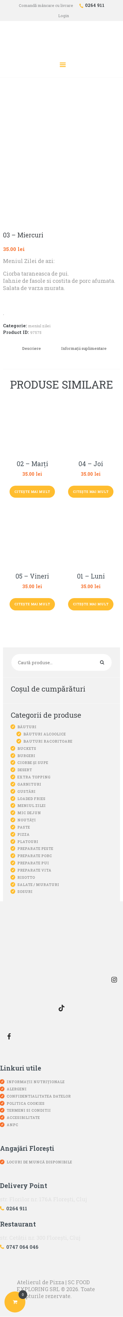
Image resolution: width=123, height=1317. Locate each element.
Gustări (26, 791)
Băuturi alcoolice (44, 734)
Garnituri (29, 784)
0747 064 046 (22, 1247)
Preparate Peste (35, 848)
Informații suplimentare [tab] (84, 348)
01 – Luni (91, 576)
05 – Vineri (32, 576)
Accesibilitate (23, 1117)
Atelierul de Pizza (40, 1282)
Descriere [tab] (31, 348)
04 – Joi (91, 464)
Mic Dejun (29, 812)
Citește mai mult (32, 491)
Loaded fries (31, 798)
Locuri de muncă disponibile (39, 1162)
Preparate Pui (33, 862)
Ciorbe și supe (32, 762)
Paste (23, 827)
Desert (24, 769)
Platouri (27, 841)
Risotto (26, 877)
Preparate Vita (34, 870)
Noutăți (26, 819)
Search (105, 662)
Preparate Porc (34, 855)
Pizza (23, 834)
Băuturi (26, 726)
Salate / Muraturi (38, 884)
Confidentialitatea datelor (39, 1096)
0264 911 (16, 1208)
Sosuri (25, 891)
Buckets (26, 748)
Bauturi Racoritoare (47, 741)
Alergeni (17, 1088)
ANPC (12, 1124)
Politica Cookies (25, 1103)
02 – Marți (32, 464)
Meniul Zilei (39, 325)
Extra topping (33, 777)
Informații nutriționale (35, 1081)
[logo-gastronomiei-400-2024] (61, 942)
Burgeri (26, 755)
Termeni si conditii (29, 1110)
